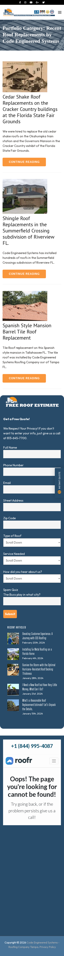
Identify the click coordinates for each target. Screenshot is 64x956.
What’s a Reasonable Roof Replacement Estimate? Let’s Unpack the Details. (39, 705)
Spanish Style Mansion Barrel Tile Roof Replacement (27, 331)
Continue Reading (24, 161)
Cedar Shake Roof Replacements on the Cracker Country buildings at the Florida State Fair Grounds (30, 109)
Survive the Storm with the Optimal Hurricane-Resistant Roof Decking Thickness (38, 669)
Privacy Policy (47, 947)
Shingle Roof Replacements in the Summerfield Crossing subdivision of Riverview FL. (28, 230)
